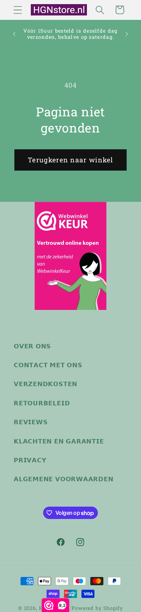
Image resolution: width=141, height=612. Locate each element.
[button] (17, 10)
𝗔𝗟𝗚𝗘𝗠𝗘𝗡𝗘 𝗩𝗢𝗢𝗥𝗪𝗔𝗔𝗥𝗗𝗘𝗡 (64, 479)
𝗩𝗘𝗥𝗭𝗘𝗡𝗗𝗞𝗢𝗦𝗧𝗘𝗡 (45, 384)
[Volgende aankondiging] (126, 34)
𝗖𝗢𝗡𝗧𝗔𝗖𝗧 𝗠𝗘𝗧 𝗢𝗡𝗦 (48, 365)
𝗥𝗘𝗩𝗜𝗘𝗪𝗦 (31, 422)
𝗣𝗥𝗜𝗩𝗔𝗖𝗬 (30, 460)
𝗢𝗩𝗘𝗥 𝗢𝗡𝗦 (32, 346)
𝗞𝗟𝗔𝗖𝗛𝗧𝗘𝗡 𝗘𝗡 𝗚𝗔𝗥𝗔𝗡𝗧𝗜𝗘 (59, 441)
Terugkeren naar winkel (70, 159)
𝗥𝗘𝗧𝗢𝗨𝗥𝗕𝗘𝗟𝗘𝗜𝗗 (42, 403)
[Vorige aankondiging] (14, 34)
